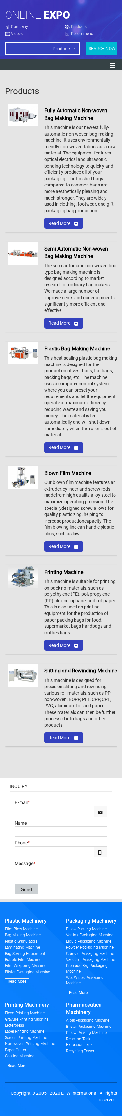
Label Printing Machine (24, 1031)
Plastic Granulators (21, 941)
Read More (59, 223)
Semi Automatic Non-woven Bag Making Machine (76, 252)
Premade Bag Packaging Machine (87, 968)
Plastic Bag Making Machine (77, 349)
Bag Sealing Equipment (25, 953)
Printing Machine (63, 572)
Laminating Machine (22, 947)
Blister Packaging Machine (27, 972)
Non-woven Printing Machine (30, 1044)
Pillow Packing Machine (86, 929)
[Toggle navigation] (112, 65)
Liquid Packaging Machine (88, 941)
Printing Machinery (27, 1005)
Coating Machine (19, 1056)
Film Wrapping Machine (25, 965)
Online (37, 15)
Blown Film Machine (67, 473)
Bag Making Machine (23, 935)
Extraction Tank (79, 1045)
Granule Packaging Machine (90, 953)
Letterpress (14, 1025)
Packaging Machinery (91, 921)
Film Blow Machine (21, 929)
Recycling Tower (80, 1051)
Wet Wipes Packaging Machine (84, 980)
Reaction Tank (78, 1039)
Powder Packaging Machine (90, 947)
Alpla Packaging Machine (87, 1020)
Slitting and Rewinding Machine (80, 671)
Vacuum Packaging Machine (90, 959)
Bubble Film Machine (23, 959)
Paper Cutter (15, 1050)
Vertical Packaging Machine (89, 935)
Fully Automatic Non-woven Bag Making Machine (75, 114)
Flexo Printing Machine (25, 1013)
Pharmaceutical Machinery (84, 1008)
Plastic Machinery (26, 921)
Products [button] (62, 48)
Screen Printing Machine (26, 1037)
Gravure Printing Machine (26, 1019)
